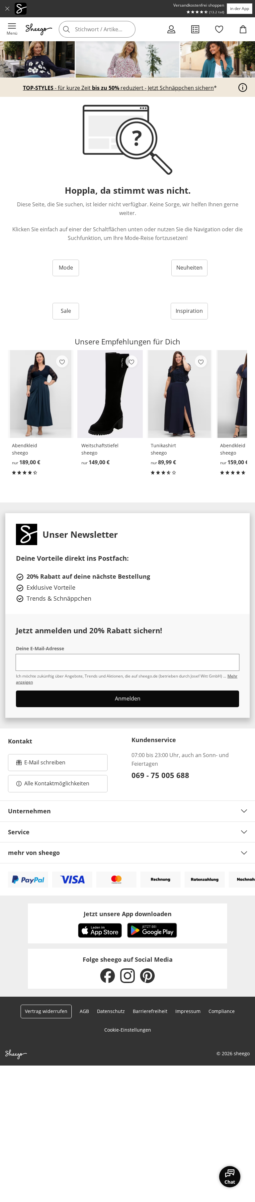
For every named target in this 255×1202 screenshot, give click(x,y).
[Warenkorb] (243, 29)
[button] (12, 29)
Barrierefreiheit (150, 1011)
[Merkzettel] (219, 29)
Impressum (188, 1011)
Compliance (222, 1011)
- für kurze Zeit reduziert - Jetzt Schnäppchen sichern (118, 88)
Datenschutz (111, 1011)
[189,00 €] (40, 394)
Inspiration (189, 310)
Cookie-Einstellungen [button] (127, 1030)
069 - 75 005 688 (160, 775)
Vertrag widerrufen (46, 1011)
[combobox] (106, 29)
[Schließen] (7, 8)
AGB (84, 1011)
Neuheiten (189, 267)
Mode (66, 267)
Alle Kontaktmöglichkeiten (56, 783)
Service (19, 832)
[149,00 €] (110, 394)
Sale (66, 310)
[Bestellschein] (195, 29)
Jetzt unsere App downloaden (128, 914)
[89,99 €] (179, 394)
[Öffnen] (243, 88)
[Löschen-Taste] (128, 29)
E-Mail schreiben (40, 764)
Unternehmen (29, 811)
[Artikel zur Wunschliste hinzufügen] (62, 361)
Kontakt (20, 741)
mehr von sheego (34, 853)
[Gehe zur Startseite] (39, 29)
